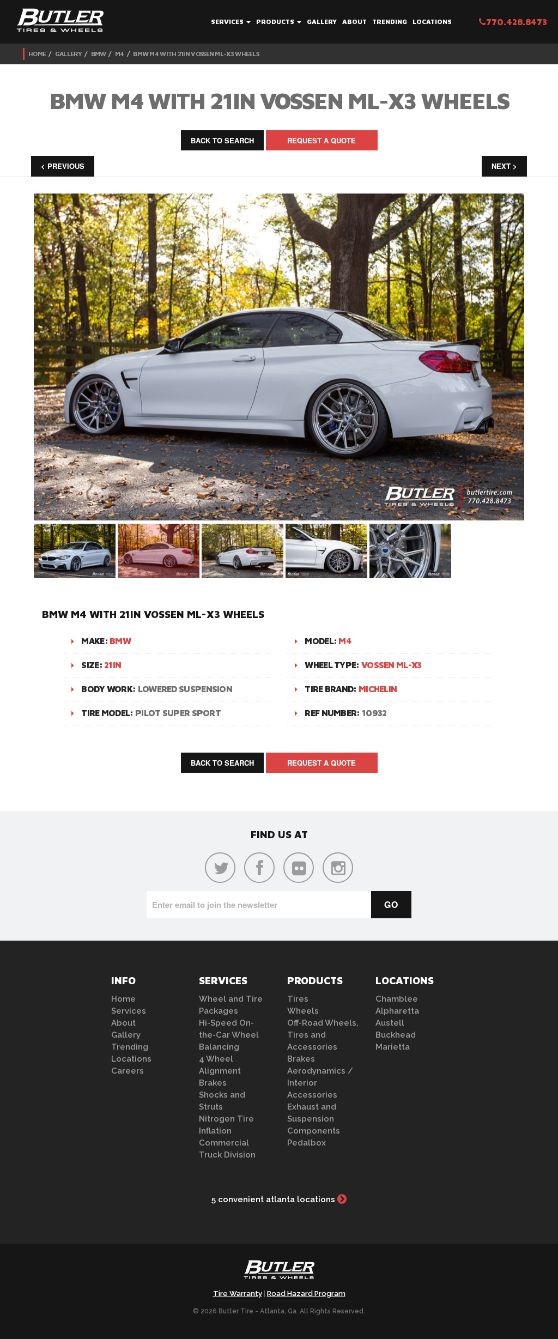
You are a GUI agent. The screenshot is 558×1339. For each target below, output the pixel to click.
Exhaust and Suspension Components (313, 1119)
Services (228, 21)
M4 (119, 54)
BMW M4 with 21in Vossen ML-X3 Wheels (196, 54)
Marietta (392, 1047)
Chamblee (396, 999)
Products (276, 21)
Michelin (378, 689)
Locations (432, 21)
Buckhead (395, 1035)
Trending (389, 21)
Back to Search (222, 140)
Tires (297, 999)
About (354, 21)
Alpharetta (397, 1011)
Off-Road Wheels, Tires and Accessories (323, 1035)
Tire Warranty (237, 1293)
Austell (389, 1023)
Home (37, 54)
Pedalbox (306, 1143)
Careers (127, 1071)
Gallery (322, 21)
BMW (98, 54)
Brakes (213, 1083)
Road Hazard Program (306, 1293)
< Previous (62, 166)
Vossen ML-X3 (391, 665)
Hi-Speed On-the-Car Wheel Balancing (229, 1035)
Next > (504, 166)
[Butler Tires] (279, 1273)
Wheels (303, 1011)
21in (112, 665)
